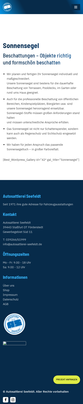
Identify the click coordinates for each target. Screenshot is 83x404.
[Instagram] (13, 399)
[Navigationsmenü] (75, 7)
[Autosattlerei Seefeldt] (7, 7)
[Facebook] (5, 399)
